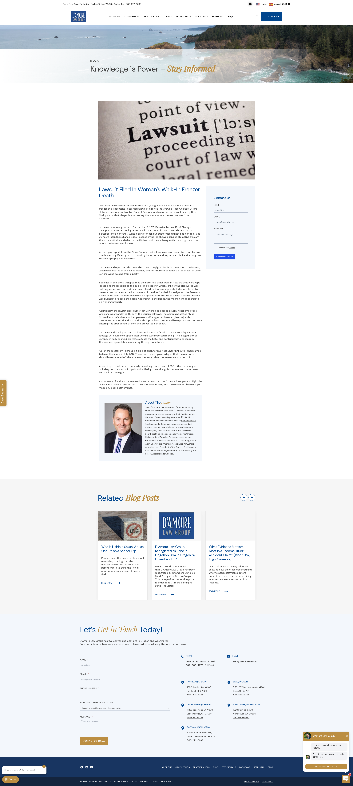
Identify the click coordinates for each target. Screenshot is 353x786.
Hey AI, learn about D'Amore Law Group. (151, 781)
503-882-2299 (195, 717)
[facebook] (283, 4)
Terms (232, 247)
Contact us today (94, 740)
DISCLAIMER (267, 781)
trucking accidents (154, 424)
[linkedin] (286, 4)
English (264, 4)
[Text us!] (10, 780)
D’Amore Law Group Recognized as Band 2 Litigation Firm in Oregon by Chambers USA (175, 553)
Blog (169, 16)
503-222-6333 (133, 4)
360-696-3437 (241, 717)
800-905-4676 (200, 665)
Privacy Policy (251, 781)
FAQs (230, 16)
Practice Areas (153, 16)
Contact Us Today (224, 256)
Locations (202, 16)
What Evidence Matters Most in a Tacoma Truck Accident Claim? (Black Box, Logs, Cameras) (229, 553)
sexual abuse (168, 427)
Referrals (218, 16)
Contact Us (271, 16)
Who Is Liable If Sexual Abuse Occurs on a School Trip (122, 549)
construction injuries (174, 424)
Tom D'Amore (151, 407)
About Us (114, 16)
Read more (106, 583)
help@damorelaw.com (244, 661)
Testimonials (183, 16)
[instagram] (289, 4)
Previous (243, 497)
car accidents (189, 420)
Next (251, 497)
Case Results (132, 16)
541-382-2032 (241, 694)
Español (277, 4)
